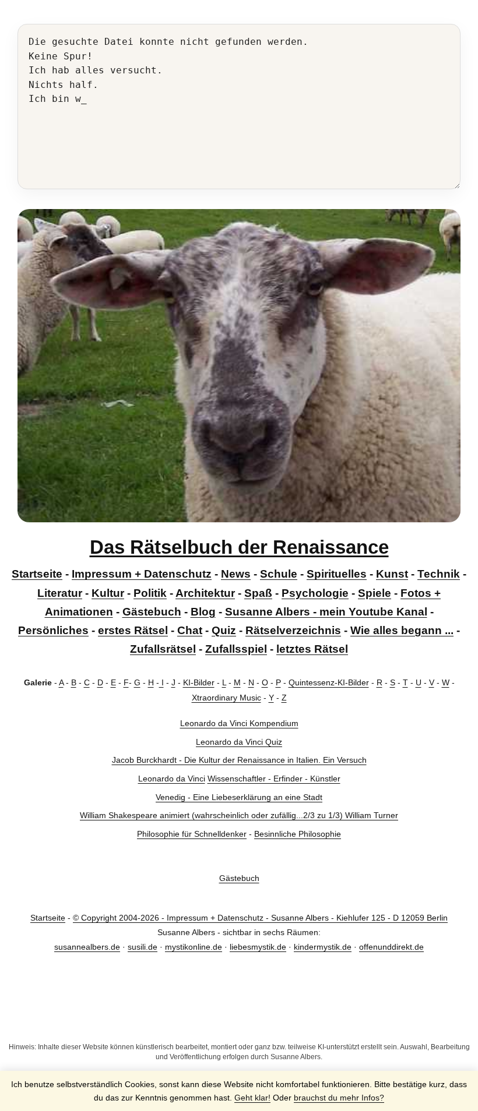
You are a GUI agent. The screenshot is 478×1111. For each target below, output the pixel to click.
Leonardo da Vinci (171, 778)
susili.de (142, 946)
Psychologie (315, 593)
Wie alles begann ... (402, 630)
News (236, 574)
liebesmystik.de (258, 946)
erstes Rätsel (133, 630)
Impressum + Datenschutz (142, 574)
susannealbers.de (87, 946)
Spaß (258, 593)
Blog (203, 612)
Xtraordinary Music (226, 697)
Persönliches (53, 630)
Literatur (59, 593)
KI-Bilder (199, 682)
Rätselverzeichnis (293, 630)
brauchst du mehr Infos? (339, 1097)
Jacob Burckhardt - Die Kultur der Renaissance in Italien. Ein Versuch (239, 760)
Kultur (108, 593)
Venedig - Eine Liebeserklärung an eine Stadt (239, 797)
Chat (189, 630)
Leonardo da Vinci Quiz (239, 741)
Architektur (205, 593)
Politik (150, 593)
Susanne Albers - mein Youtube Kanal (326, 612)
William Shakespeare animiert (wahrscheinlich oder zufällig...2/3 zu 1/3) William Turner (239, 815)
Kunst (392, 574)
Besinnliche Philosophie (297, 833)
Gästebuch (151, 612)
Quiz (224, 630)
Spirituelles (337, 574)
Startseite (37, 574)
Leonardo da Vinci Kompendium (239, 723)
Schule (278, 574)
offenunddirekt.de (391, 946)
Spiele (374, 593)
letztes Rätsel (312, 649)
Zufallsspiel (236, 649)
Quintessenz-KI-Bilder (329, 682)
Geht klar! (252, 1097)
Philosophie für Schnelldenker (192, 833)
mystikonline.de (193, 946)
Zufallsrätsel (163, 649)
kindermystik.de (323, 946)
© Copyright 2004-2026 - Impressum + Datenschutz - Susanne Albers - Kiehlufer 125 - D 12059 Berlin (260, 917)
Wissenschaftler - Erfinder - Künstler (274, 778)
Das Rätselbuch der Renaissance (239, 547)
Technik (438, 574)
